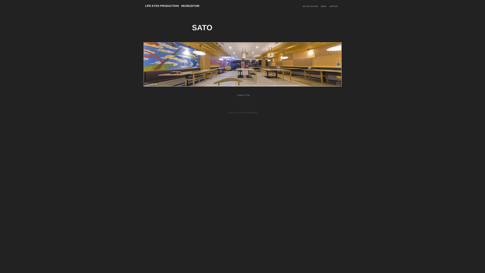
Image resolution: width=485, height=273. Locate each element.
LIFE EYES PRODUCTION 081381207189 (172, 5)
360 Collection (310, 6)
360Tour (333, 6)
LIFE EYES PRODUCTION (247, 113)
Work (323, 6)
